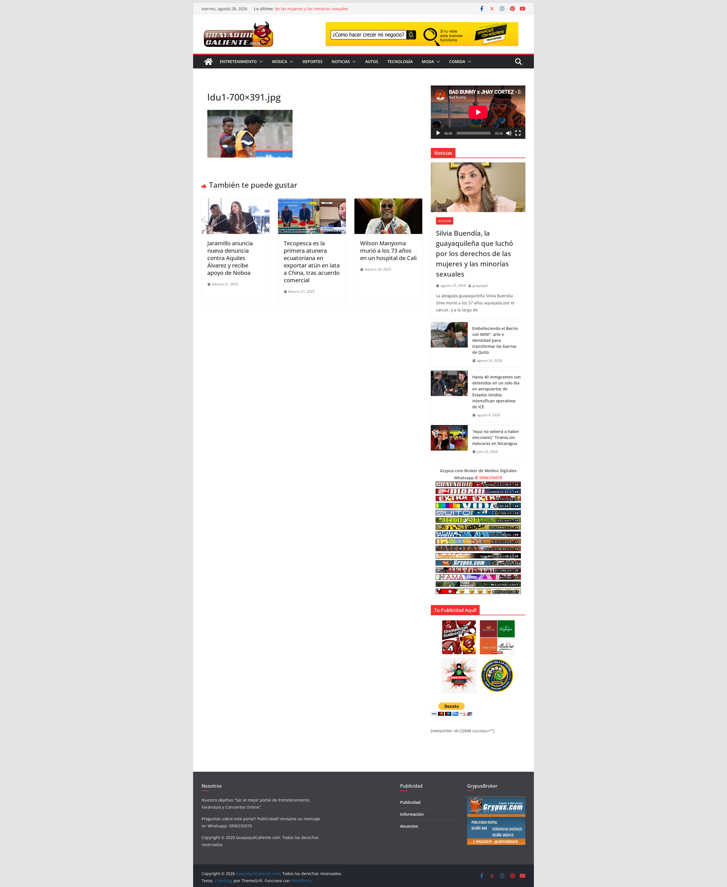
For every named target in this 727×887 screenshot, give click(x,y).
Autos (371, 61)
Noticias (341, 61)
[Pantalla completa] (518, 133)
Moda (428, 61)
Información (412, 814)
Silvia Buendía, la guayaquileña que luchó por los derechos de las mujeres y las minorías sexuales (331, 11)
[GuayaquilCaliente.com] (208, 61)
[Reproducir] (438, 133)
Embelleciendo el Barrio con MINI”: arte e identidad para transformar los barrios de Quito (495, 340)
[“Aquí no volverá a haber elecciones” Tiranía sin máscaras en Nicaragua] (449, 441)
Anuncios (409, 826)
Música (279, 61)
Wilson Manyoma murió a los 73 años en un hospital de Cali (388, 250)
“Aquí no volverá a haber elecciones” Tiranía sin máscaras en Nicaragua (495, 437)
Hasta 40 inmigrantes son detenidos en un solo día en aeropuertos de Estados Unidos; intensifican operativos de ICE (496, 391)
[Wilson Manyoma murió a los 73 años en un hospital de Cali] (388, 202)
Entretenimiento (238, 61)
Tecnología (400, 61)
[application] (478, 112)
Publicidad (410, 802)
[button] (260, 62)
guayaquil (480, 285)
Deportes (312, 61)
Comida (457, 61)
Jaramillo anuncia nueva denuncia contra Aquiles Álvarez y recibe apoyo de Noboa (230, 258)
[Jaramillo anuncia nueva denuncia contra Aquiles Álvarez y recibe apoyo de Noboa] (236, 202)
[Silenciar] (509, 133)
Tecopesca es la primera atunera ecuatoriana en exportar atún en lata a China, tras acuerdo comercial (312, 261)
